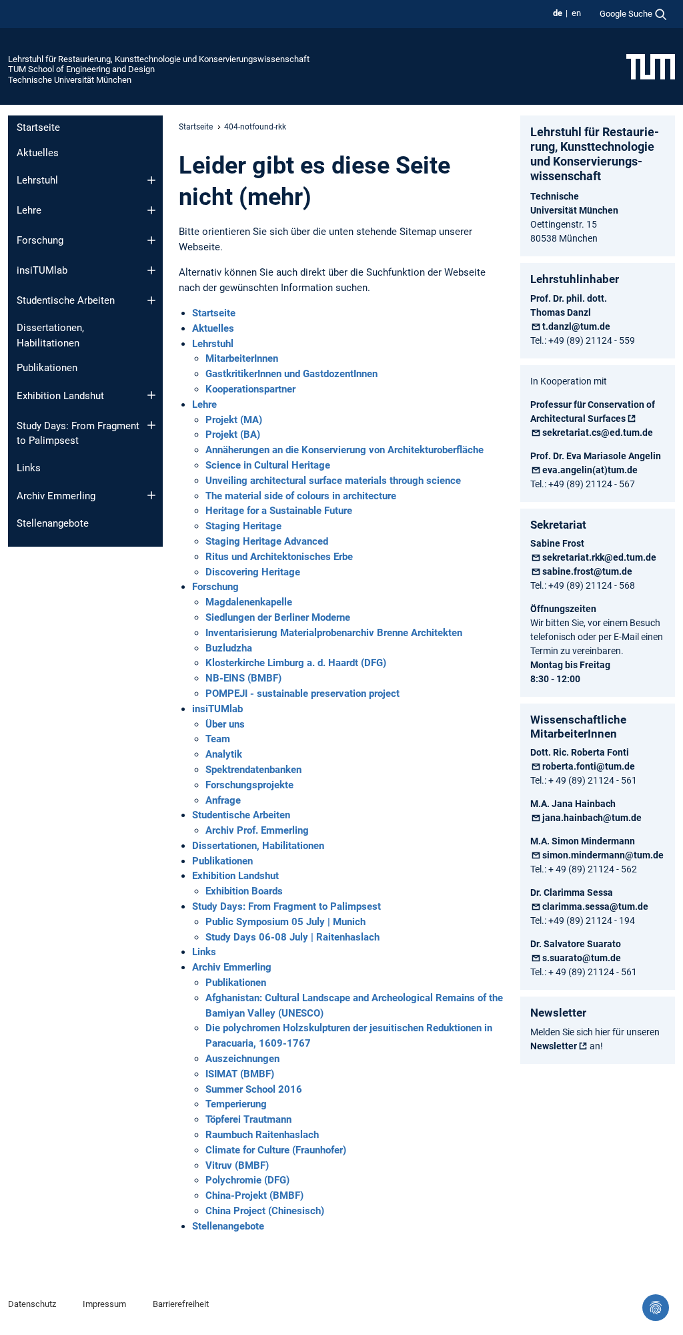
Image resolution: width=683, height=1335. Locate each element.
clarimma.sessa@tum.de (595, 906)
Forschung (40, 240)
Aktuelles (38, 153)
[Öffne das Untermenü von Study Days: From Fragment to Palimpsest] (151, 425)
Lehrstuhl (37, 180)
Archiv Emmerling (56, 496)
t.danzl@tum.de (576, 326)
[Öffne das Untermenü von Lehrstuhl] (151, 180)
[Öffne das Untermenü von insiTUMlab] (151, 270)
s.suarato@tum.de (581, 958)
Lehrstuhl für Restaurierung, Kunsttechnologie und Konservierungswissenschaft (158, 59)
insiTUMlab (42, 270)
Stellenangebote (53, 523)
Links (29, 468)
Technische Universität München (69, 80)
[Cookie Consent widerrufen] (655, 1307)
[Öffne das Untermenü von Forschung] (151, 240)
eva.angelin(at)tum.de (590, 470)
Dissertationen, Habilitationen (50, 335)
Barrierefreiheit (181, 1304)
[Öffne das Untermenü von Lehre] (151, 210)
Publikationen (47, 368)
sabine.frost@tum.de (587, 571)
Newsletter (553, 1046)
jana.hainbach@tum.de (592, 817)
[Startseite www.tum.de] (650, 66)
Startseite (38, 127)
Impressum (104, 1304)
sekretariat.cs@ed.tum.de (597, 432)
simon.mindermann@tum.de (603, 855)
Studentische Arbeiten (66, 300)
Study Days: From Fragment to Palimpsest (78, 433)
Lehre (29, 210)
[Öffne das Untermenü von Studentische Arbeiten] (151, 300)
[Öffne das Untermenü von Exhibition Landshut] (151, 395)
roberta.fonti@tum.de (588, 766)
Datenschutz (32, 1304)
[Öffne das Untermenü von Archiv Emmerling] (151, 495)
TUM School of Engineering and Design (81, 69)
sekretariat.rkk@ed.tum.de (599, 557)
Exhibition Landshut (60, 396)
